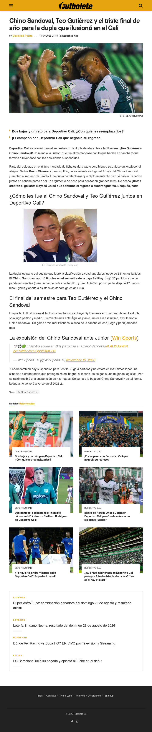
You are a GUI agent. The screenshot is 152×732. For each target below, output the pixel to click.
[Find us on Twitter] (76, 722)
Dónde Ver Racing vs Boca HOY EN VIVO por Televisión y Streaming (64, 643)
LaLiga (17, 655)
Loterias (19, 597)
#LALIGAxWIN (117, 346)
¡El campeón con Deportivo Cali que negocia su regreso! (57, 137)
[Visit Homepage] (75, 5)
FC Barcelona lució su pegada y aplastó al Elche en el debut (57, 660)
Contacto (51, 695)
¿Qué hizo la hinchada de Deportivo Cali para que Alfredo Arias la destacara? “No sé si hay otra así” (109, 576)
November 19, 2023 (80, 359)
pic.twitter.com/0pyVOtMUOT (34, 351)
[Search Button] (141, 6)
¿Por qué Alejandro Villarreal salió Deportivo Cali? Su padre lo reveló (35, 574)
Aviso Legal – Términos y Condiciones (80, 695)
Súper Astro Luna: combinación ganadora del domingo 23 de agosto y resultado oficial (72, 605)
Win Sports (124, 337)
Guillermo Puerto (22, 35)
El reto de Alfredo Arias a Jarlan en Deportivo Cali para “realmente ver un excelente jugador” (107, 516)
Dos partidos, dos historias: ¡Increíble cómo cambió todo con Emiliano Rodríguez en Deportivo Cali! (41, 516)
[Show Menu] (11, 5)
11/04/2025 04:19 (48, 35)
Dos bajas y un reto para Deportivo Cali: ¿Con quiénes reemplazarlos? (68, 131)
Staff (40, 695)
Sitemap (109, 695)
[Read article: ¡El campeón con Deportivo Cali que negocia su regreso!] (111, 434)
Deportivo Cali (70, 35)
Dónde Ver (20, 637)
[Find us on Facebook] (72, 722)
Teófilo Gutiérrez (28, 391)
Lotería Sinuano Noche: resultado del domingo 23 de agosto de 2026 (64, 625)
